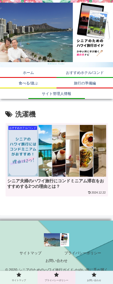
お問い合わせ (56, 260)
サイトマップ (30, 253)
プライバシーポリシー (82, 253)
